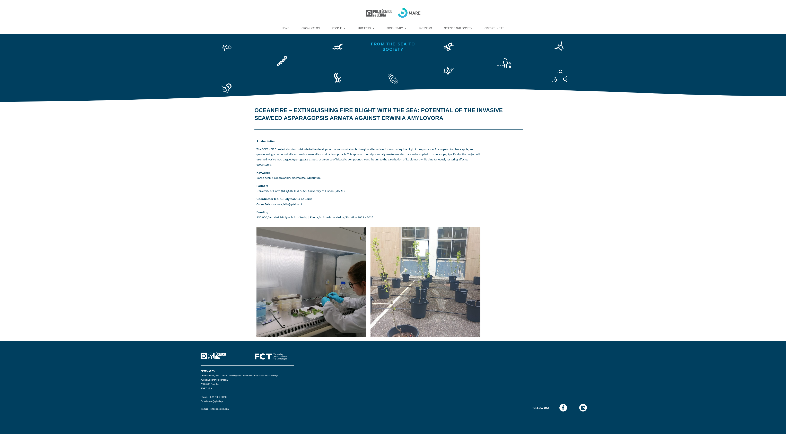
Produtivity (394, 28)
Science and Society (458, 28)
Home (285, 28)
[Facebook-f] (563, 408)
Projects (364, 28)
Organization (311, 28)
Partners (425, 28)
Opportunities (494, 28)
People (337, 28)
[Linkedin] (583, 408)
